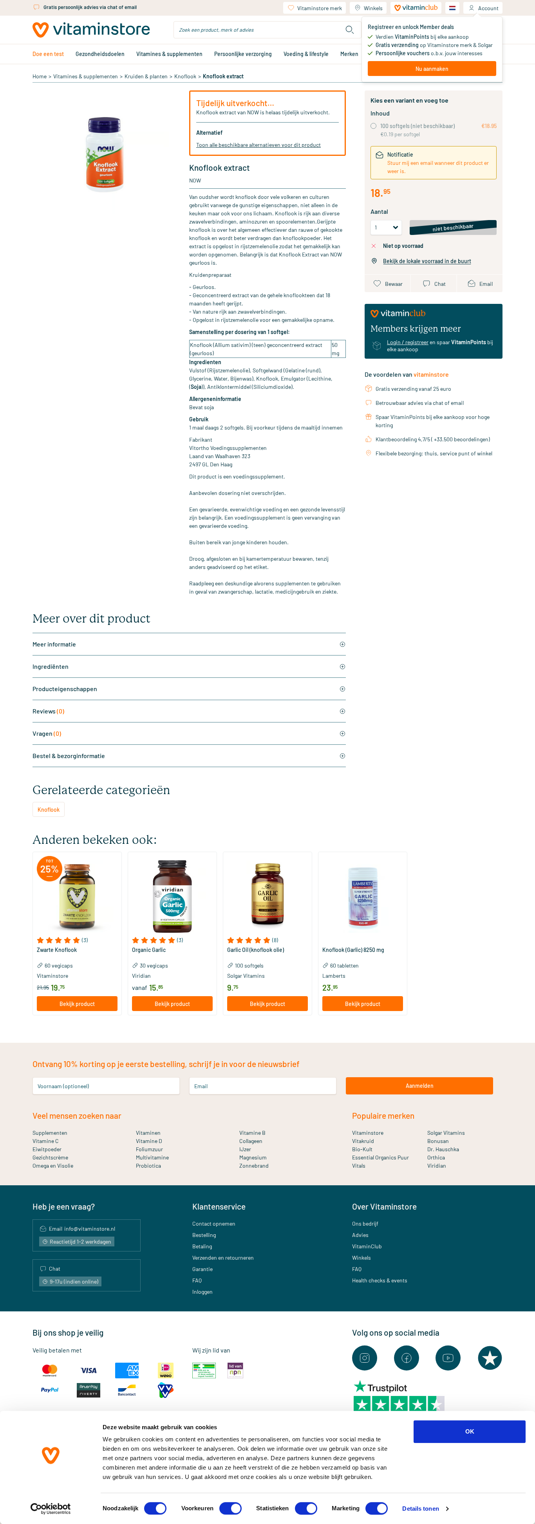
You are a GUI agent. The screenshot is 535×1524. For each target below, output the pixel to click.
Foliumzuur (149, 1149)
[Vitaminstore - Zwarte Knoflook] (77, 896)
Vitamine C (46, 1141)
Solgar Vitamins (446, 1132)
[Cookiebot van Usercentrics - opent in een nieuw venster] (50, 1509)
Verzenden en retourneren (223, 1257)
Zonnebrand (254, 1165)
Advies (360, 1234)
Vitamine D (149, 1141)
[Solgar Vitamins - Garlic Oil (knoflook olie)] (267, 896)
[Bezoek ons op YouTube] (448, 1358)
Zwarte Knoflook (57, 950)
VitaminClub (367, 1246)
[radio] (373, 126)
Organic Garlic (149, 950)
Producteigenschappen (65, 688)
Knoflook (185, 76)
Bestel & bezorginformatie (69, 755)
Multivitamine (152, 1157)
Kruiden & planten (146, 76)
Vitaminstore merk (319, 8)
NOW (195, 180)
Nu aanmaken (432, 68)
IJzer (245, 1149)
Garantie (202, 1269)
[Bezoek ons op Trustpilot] (489, 1358)
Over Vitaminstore (384, 1206)
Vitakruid (363, 1141)
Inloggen (202, 1291)
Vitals (358, 1165)
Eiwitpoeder (47, 1149)
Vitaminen (148, 1132)
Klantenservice (219, 1206)
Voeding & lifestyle (306, 54)
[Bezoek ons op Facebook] (406, 1358)
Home (40, 76)
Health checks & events (379, 1280)
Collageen (250, 1141)
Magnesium (253, 1157)
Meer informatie (54, 644)
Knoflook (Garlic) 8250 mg (353, 950)
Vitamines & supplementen (169, 54)
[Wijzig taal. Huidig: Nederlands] (452, 8)
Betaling (202, 1246)
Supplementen (50, 1132)
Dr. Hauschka (443, 1149)
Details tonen (420, 1508)
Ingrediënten (51, 666)
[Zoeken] (350, 30)
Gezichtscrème (50, 1157)
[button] (77, 940)
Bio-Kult (362, 1149)
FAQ (197, 1280)
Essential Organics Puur (380, 1157)
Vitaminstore (367, 1132)
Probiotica (148, 1165)
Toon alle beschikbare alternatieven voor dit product (258, 144)
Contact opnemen (213, 1223)
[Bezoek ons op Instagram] (364, 1358)
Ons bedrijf (365, 1223)
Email (201, 1085)
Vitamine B (252, 1132)
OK (469, 1431)
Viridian (436, 1165)
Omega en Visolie (53, 1165)
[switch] (230, 1508)
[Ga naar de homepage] (91, 30)
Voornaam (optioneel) (63, 1085)
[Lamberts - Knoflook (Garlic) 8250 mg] (362, 896)
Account (488, 8)
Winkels (373, 8)
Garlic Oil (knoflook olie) (255, 950)
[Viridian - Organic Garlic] (172, 896)
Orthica (436, 1157)
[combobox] (267, 29)
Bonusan (438, 1141)
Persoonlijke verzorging (243, 54)
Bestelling (204, 1234)
